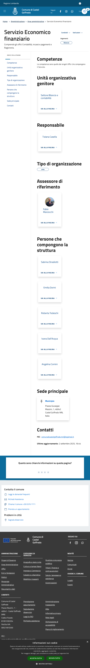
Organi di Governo (8, 560)
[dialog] (45, 653)
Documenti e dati (8, 589)
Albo (47, 609)
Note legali (49, 617)
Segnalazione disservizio (28, 611)
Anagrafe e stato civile (32, 562)
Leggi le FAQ (28, 616)
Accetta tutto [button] (36, 658)
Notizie (70, 560)
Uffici (3, 568)
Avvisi (70, 568)
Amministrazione (18, 21)
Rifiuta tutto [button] (54, 658)
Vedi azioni (77, 32)
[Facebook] (59, 11)
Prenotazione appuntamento (29, 603)
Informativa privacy (53, 613)
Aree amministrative (36, 21)
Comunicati (72, 564)
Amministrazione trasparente (52, 603)
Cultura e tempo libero (32, 566)
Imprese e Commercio (32, 570)
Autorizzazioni (51, 582)
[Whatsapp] (71, 11)
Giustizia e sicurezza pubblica (53, 562)
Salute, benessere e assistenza (53, 577)
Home (5, 21)
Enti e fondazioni (8, 573)
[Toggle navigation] (4, 11)
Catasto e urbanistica (31, 574)
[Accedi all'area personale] (80, 3)
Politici (4, 577)
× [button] (87, 642)
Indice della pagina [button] (14, 55)
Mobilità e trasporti (31, 579)
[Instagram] (65, 11)
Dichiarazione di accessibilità (51, 623)
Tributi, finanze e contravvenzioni (52, 569)
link (67, 653)
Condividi (64, 32)
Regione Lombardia (11, 3)
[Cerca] (85, 11)
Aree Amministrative (9, 564)
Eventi (70, 584)
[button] (45, 663)
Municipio (49, 401)
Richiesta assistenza (31, 620)
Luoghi (70, 580)
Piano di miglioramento (54, 629)
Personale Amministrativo (7, 583)
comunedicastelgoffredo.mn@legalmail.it (57, 436)
